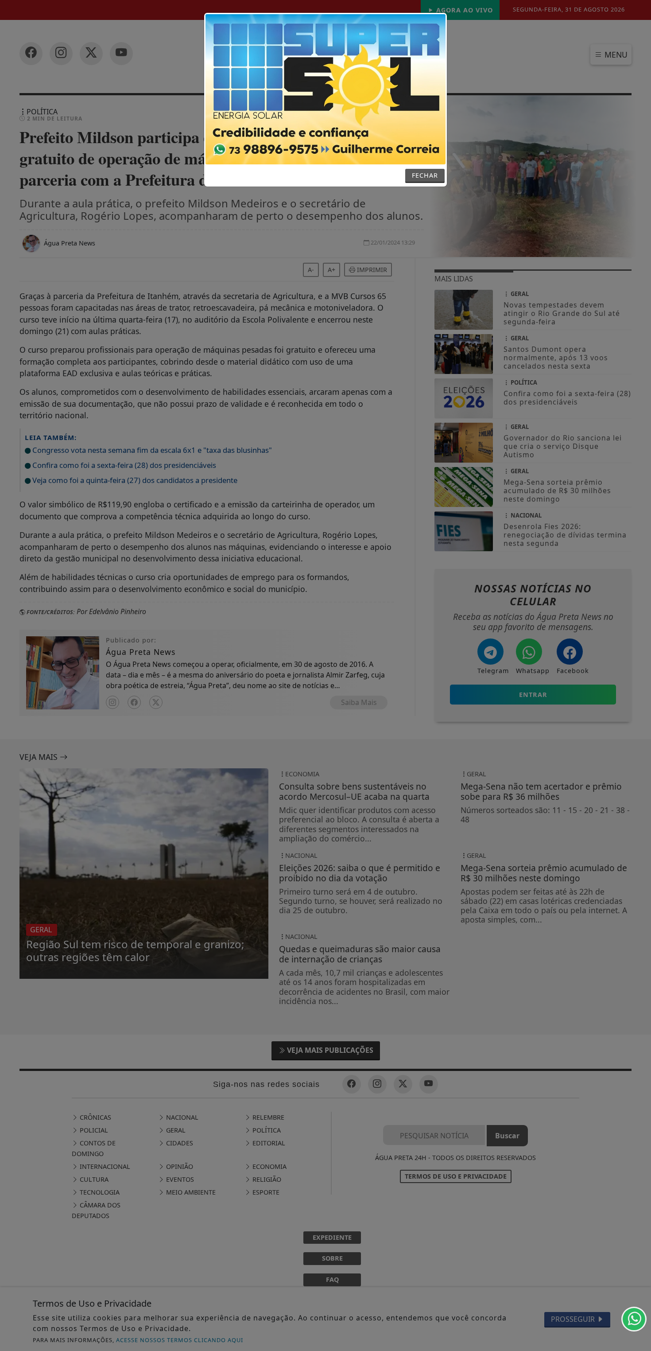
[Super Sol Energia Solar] (325, 88)
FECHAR (425, 175)
